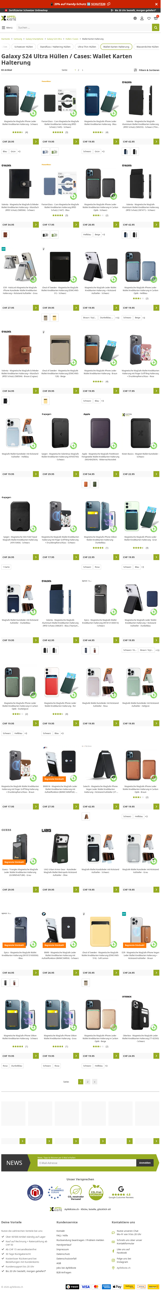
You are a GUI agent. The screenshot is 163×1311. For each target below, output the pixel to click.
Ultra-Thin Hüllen (87, 46)
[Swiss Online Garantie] (35, 1193)
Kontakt (61, 1230)
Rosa (97, 566)
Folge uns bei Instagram (124, 1260)
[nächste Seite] (82, 70)
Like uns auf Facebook (123, 1251)
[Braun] (95, 650)
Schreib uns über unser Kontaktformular (129, 1242)
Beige (97, 234)
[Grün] (54, 151)
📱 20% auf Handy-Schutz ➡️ (77, 4)
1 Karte (6, 566)
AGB (59, 1263)
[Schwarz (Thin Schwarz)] (135, 234)
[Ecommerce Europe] (56, 1193)
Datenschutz (63, 1253)
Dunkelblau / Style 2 (107, 317)
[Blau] (45, 151)
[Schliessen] (156, 4)
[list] (80, 47)
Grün (13, 151)
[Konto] (142, 18)
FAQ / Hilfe (62, 1235)
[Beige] (45, 318)
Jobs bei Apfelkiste (66, 1267)
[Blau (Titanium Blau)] (126, 151)
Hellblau (87, 234)
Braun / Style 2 (90, 317)
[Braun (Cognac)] (5, 234)
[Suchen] (155, 27)
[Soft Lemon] (54, 318)
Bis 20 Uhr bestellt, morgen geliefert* (26, 1271)
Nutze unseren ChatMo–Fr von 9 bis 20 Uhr (129, 1232)
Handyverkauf (64, 1244)
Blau (5, 151)
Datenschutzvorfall (67, 1258)
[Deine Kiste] (155, 18)
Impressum (63, 1249)
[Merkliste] (149, 18)
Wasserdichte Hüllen (148, 46)
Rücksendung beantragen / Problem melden (80, 1240)
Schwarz (87, 151)
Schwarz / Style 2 (130, 650)
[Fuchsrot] (86, 484)
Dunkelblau (16, 1065)
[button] (7, 27)
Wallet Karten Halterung (116, 46)
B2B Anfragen (64, 1272)
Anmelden (145, 1162)
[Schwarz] (135, 151)
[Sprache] (135, 18)
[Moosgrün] (95, 484)
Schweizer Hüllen (23, 46)
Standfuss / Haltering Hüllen (55, 46)
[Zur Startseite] (8, 18)
